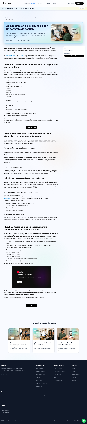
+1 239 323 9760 (5, 408)
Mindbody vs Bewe (44, 395)
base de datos (8, 198)
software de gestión (11, 55)
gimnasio (22, 55)
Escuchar (82, 8)
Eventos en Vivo (57, 374)
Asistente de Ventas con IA (42, 371)
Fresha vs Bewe (16, 395)
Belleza (73, 368)
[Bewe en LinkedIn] (3, 374)
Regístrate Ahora (31, 127)
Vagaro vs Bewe (5, 397)
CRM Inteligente (39, 368)
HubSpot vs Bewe (25, 395)
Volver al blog (8, 19)
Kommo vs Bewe (35, 395)
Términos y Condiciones (59, 420)
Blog (5, 17)
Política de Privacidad (71, 420)
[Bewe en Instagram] (6, 374)
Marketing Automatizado (41, 383)
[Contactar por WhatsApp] (84, 421)
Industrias (47, 3)
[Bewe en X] (1, 374)
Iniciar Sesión (70, 3)
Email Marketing (39, 386)
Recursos (39, 3)
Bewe (3, 365)
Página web (39, 380)
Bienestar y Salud (76, 374)
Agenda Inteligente (40, 374)
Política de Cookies (81, 420)
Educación (74, 371)
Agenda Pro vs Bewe (6, 395)
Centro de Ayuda (58, 380)
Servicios (74, 380)
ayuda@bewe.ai (5, 410)
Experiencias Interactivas (59, 371)
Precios (54, 3)
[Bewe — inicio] (7, 3)
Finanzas (38, 377)
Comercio (74, 377)
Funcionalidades (28, 3)
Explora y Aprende (58, 368)
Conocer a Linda (74, 55)
